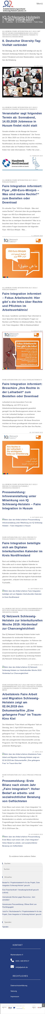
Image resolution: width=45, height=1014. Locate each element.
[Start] (3, 22)
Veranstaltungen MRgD (12, 37)
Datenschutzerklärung (19, 985)
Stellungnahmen (31, 610)
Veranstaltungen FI (28, 35)
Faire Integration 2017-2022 (24, 31)
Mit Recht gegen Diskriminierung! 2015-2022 (21, 32)
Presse (30, 775)
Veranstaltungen (10, 35)
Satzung (14, 991)
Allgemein (6, 31)
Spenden (5, 927)
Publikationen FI (9, 182)
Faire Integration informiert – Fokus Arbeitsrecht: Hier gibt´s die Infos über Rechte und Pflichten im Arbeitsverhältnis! (22, 301)
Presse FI (6, 486)
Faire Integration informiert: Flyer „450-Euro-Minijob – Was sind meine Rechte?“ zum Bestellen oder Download (22, 194)
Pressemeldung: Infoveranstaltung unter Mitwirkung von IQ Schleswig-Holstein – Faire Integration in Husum (21, 500)
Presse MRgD (17, 610)
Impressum (15, 996)
